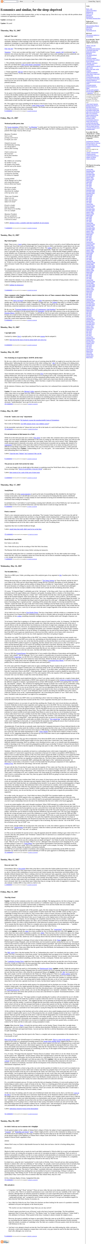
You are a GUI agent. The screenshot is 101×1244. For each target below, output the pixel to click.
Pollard (55, 302)
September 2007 (90, 243)
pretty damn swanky (38, 105)
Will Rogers (89, 27)
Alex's (19, 336)
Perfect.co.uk (89, 13)
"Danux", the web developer (90, 46)
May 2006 (89, 218)
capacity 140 (60, 52)
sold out (20, 72)
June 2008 (89, 258)
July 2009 (89, 278)
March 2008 (89, 253)
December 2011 (90, 324)
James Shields (43, 731)
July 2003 (89, 187)
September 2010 (90, 300)
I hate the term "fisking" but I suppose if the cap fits (25, 453)
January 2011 (89, 307)
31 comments (9, 852)
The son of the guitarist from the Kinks (92, 90)
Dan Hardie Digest (32, 612)
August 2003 (89, 188)
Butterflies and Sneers (22, 1132)
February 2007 (90, 232)
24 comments (9, 404)
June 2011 (89, 315)
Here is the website (10, 1039)
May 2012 (89, 332)
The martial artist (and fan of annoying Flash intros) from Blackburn (93, 51)
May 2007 (89, 237)
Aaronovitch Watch (91, 10)
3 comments (8, 290)
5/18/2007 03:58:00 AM (32, 458)
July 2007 (89, 240)
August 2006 (89, 223)
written (19, 616)
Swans (9, 127)
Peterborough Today (46, 968)
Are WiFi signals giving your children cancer (35, 424)
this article (37, 438)
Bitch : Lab (89, 9)
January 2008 (89, 250)
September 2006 (90, 225)
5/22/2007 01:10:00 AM (32, 320)
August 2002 (89, 169)
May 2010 (89, 294)
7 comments (8, 228)
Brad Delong (89, 17)
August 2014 (89, 354)
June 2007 (89, 239)
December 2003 (90, 193)
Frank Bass (17, 657)
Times (59, 940)
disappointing (18, 827)
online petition (65, 974)
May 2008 (89, 256)
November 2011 (90, 322)
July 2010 (89, 297)
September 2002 (90, 171)
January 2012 (89, 326)
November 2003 (90, 191)
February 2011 (90, 308)
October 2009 (90, 283)
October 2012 (90, 340)
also (31, 1132)
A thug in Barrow (90, 158)
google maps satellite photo (51, 1041)
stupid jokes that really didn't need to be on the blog (25, 529)
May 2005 (89, 199)
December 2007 (90, 248)
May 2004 (89, 198)
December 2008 (90, 267)
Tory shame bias (55, 719)
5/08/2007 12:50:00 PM (33, 1180)
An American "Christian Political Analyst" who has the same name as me (93, 143)
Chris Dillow (28, 843)
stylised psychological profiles (69, 680)
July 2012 (89, 335)
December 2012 (90, 341)
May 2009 (89, 275)
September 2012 (90, 338)
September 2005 (90, 206)
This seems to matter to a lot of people (92, 35)
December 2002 (90, 176)
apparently (90, 93)
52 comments (9, 1114)
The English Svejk (91, 30)
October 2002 (90, 172)
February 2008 (90, 251)
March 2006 (89, 215)
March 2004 (89, 195)
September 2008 (90, 262)
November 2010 (90, 303)
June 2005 (89, 201)
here (74, 52)
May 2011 (89, 313)
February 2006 (90, 213)
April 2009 (89, 273)
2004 (42, 933)
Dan (41, 374)
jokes (40, 300)
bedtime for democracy (16, 285)
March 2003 (89, 180)
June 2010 (89, 296)
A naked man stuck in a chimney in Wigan (92, 156)
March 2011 (89, 310)
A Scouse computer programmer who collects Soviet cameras (93, 59)
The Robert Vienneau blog (93, 18)
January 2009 (89, 269)
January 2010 (89, 288)
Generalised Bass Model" (56, 660)
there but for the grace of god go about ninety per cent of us (27, 340)
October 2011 (90, 321)
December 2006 (90, 229)
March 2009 (89, 272)
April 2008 (89, 255)
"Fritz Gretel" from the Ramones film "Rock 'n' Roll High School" (92, 105)
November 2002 (90, 174)
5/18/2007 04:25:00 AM (33, 429)
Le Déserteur (33, 127)
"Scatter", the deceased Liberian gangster (92, 153)
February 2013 (90, 343)
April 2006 (89, 217)
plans (27, 931)
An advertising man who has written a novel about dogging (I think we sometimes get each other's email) (93, 80)
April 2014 (89, 352)
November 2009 (90, 285)
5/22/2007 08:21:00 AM (32, 290)
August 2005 (89, 204)
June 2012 (89, 333)
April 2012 (89, 330)
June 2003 (89, 185)
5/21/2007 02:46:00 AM (32, 345)
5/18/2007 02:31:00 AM (32, 477)
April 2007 (89, 236)
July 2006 (89, 221)
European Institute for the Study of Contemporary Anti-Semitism (35, 309)
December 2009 (90, 286)
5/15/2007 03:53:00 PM (32, 884)
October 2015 (90, 356)
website (7, 1061)
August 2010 (89, 299)
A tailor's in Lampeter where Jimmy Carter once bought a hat (93, 74)
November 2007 (90, 247)
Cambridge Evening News (15, 961)
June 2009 (89, 277)
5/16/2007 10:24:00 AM (33, 852)
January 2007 (89, 231)
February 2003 (90, 179)
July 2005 (89, 202)
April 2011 (89, 311)
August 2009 (89, 280)
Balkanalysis (89, 12)
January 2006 (89, 212)
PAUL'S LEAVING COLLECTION (30, 469)
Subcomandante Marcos (92, 26)
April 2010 (89, 292)
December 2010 (90, 305)
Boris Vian (89, 29)
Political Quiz (9, 763)
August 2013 (89, 349)
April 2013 (89, 345)
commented (8, 445)
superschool (58, 929)
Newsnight (21, 868)
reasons (42, 336)
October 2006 (90, 226)
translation (15, 127)
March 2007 (89, 234)
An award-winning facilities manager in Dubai (91, 86)
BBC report (11, 952)
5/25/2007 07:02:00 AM (32, 228)
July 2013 (89, 348)
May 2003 (89, 183)
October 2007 (90, 245)
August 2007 (89, 242)
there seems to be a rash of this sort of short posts (24, 472)
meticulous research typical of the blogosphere (23, 1108)
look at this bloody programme (30, 64)
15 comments (9, 534)
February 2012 (90, 327)
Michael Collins (29, 391)
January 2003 (89, 177)
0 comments (8, 320)
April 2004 (89, 196)
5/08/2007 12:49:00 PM (32, 1236)
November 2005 (90, 209)
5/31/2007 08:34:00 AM (32, 111)
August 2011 (89, 318)
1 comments (8, 884)
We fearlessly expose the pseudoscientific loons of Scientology (39, 420)
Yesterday (8, 52)
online (49, 248)
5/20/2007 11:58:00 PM (33, 404)
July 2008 (89, 259)
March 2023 (89, 357)
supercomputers (26, 494)
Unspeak (8, 1132)
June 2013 (89, 346)
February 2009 (90, 270)
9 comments (8, 459)
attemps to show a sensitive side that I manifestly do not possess (29, 223)
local (19, 244)
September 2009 (90, 281)
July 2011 (89, 316)
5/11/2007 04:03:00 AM (33, 1114)
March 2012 (89, 329)
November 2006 (90, 228)
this (54, 363)
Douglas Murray (10, 313)
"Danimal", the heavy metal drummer (92, 63)
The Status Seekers (48, 580)
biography (41, 311)
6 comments (8, 111)
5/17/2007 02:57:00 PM (33, 534)
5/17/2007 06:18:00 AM (32, 559)
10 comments (9, 429)
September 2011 (90, 319)
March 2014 (89, 351)
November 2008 (90, 266)
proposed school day (13, 990)
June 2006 (89, 220)
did (64, 972)
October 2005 (90, 207)
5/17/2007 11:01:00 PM (32, 506)
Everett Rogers (21, 653)
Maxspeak (89, 15)
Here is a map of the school (61, 1039)
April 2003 (89, 182)
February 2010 (90, 289)
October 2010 (90, 302)
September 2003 (90, 190)
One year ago (9, 48)
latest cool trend (18, 300)
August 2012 (89, 337)
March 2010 (89, 291)
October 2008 (90, 264)
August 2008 (89, 261)
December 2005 (90, 210)
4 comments (8, 345)
